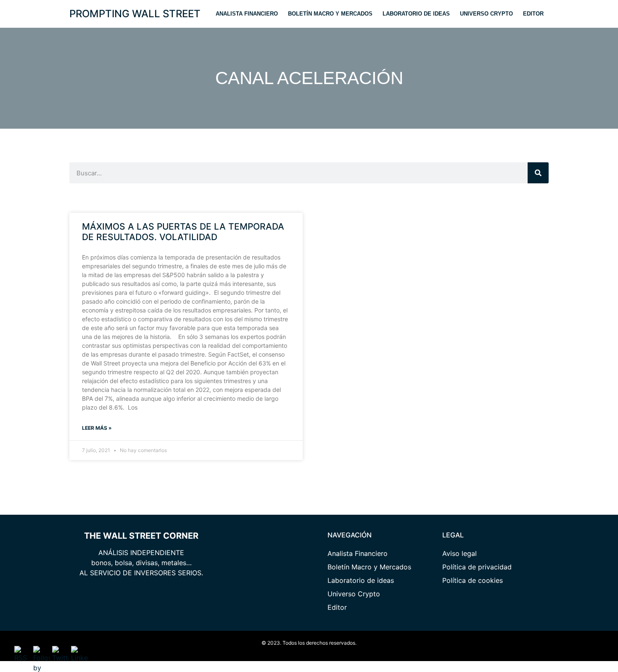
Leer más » (97, 428)
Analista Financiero (247, 14)
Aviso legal (459, 553)
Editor (533, 14)
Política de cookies (472, 580)
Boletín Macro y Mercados (330, 14)
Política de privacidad (477, 567)
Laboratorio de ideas (416, 14)
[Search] (538, 172)
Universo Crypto (486, 14)
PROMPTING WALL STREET (135, 14)
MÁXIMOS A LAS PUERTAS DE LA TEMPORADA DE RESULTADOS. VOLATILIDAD (183, 231)
